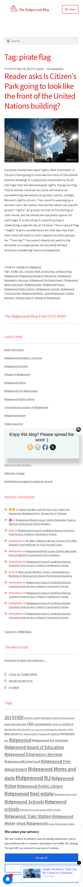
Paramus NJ (44, 734)
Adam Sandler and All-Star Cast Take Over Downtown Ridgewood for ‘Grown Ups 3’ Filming (39, 511)
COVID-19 (56, 724)
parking (55, 734)
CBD (30, 724)
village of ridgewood (28, 267)
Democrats (10, 729)
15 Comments (55, 68)
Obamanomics (31, 733)
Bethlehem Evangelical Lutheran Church (28, 481)
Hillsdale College (14, 473)
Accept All (41, 857)
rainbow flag (63, 271)
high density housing (56, 729)
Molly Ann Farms (14, 350)
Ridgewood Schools (16, 366)
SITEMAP (14, 687)
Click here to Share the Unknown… (25, 660)
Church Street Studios (17, 465)
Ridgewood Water (32, 293)
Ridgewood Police (53, 284)
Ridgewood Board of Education (37, 276)
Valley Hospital (13, 424)
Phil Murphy (67, 734)
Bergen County (32, 718)
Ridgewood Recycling (65, 794)
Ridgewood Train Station (27, 816)
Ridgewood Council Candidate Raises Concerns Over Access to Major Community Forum (42, 532)
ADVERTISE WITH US (21, 681)
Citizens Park (32, 271)
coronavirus (42, 724)
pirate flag (48, 271)
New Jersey (11, 734)
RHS (6, 740)
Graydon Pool (37, 729)
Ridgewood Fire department (21, 391)
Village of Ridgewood (47, 298)
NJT (21, 733)
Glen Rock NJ (24, 729)
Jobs (70, 729)
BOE (23, 724)
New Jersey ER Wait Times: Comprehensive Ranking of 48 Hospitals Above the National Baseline (40, 574)
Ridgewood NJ (33, 284)
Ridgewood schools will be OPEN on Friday (40, 809)
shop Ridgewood (54, 293)
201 (21, 271)
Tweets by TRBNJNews (18, 631)
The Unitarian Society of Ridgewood (26, 407)
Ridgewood (11, 276)
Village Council (24, 298)
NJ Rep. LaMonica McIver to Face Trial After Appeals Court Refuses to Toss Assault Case (43, 542)
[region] (41, 856)
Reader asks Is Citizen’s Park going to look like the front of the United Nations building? (40, 91)
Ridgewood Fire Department (46, 280)
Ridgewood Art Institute (50, 740)
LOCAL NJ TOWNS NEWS (23, 674)
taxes (51, 824)
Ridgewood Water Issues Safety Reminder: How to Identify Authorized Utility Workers (42, 522)
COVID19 (67, 724)
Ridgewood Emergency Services (23, 358)
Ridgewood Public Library (19, 289)
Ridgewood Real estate (29, 793)
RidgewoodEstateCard (22, 761)
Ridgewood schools (48, 289)
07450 (14, 271)
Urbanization (61, 823)
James (40, 68)
